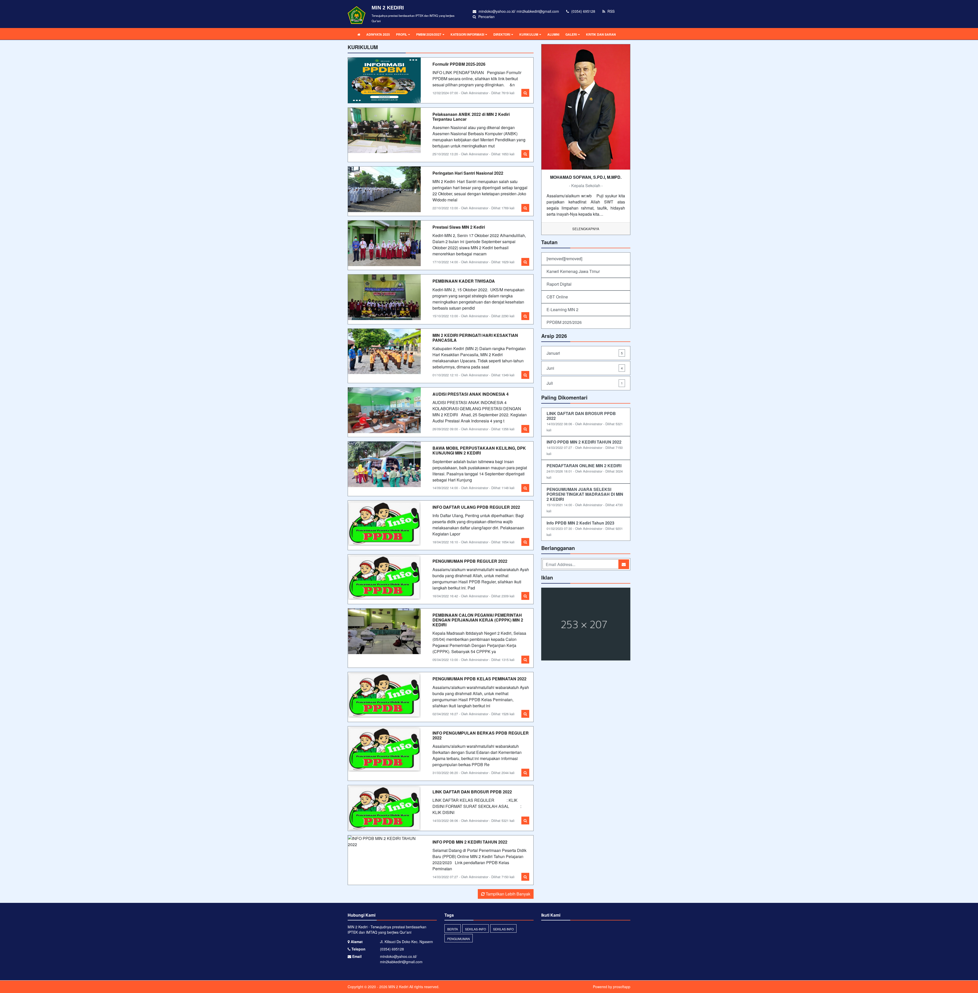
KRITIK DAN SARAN (601, 34)
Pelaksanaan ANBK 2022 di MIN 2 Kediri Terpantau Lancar (471, 116)
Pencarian (486, 16)
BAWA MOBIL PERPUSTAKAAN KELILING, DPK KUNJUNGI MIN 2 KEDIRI (479, 450)
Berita (452, 929)
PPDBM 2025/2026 (564, 322)
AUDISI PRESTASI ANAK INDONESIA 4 (470, 394)
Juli (585, 383)
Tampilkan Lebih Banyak (507, 894)
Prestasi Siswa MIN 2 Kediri (458, 227)
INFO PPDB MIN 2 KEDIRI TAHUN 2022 (469, 842)
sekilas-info (475, 929)
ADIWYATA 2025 (378, 34)
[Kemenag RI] (585, 624)
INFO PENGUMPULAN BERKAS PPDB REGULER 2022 (480, 735)
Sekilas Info (503, 929)
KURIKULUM (528, 34)
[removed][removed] (564, 258)
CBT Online (557, 297)
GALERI (571, 34)
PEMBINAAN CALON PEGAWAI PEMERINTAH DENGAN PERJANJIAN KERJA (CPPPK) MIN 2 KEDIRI (477, 620)
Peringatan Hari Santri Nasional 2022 (467, 173)
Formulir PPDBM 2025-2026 (458, 64)
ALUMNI (553, 34)
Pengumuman (458, 938)
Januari (585, 353)
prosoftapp (621, 986)
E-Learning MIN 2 (562, 309)
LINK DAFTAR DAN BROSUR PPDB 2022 (472, 792)
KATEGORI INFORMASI (467, 34)
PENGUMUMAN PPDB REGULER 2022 (469, 561)
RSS (610, 11)
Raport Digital (559, 284)
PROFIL (401, 34)
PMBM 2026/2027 (428, 34)
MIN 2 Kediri (397, 986)
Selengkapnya (585, 228)
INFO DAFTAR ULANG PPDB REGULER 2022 (476, 507)
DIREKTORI (501, 34)
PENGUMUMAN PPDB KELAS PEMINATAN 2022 (479, 679)
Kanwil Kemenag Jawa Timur (573, 271)
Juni (585, 368)
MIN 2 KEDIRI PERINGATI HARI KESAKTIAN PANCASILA (475, 337)
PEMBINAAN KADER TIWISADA (463, 281)
